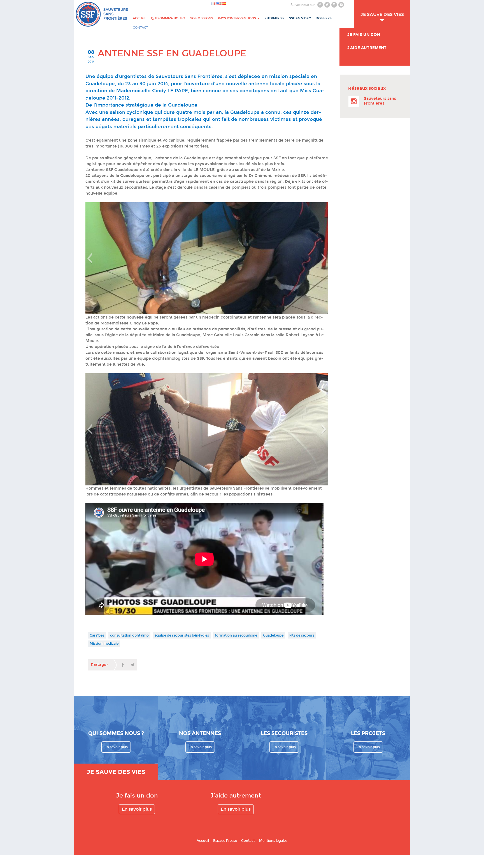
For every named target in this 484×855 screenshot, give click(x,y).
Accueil (139, 18)
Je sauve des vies (382, 14)
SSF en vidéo (300, 18)
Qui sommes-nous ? (168, 18)
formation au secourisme (236, 635)
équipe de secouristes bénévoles (182, 635)
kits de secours (301, 635)
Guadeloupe (273, 635)
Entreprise (274, 18)
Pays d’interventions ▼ (239, 18)
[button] (89, 258)
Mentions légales (273, 841)
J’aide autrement (367, 47)
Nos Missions (201, 18)
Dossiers (324, 18)
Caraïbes (97, 635)
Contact (248, 841)
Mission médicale (104, 644)
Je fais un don (363, 34)
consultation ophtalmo (129, 635)
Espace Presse (225, 841)
